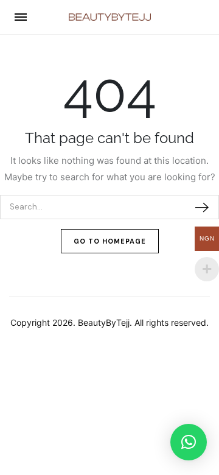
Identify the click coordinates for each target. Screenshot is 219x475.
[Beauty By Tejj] (110, 17)
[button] (188, 442)
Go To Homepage (110, 241)
